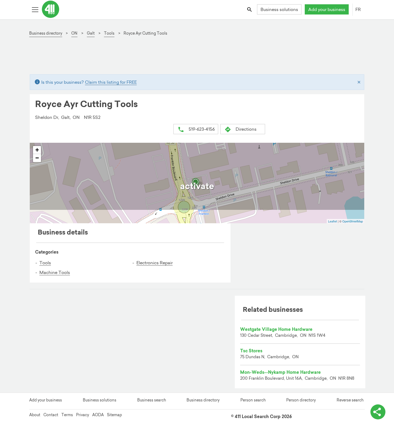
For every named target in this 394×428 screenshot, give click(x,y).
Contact (50, 414)
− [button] (37, 158)
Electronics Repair (154, 262)
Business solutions (279, 9)
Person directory (301, 400)
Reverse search (350, 400)
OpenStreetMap (352, 221)
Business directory (203, 400)
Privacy (82, 414)
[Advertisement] (194, 58)
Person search (253, 400)
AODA (98, 414)
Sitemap (114, 414)
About (34, 414)
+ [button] (37, 150)
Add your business (326, 9)
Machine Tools (54, 272)
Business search (151, 400)
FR (358, 9)
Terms (67, 414)
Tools (45, 262)
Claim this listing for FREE (111, 82)
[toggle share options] (377, 411)
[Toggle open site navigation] (35, 9)
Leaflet (332, 221)
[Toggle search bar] (250, 9)
